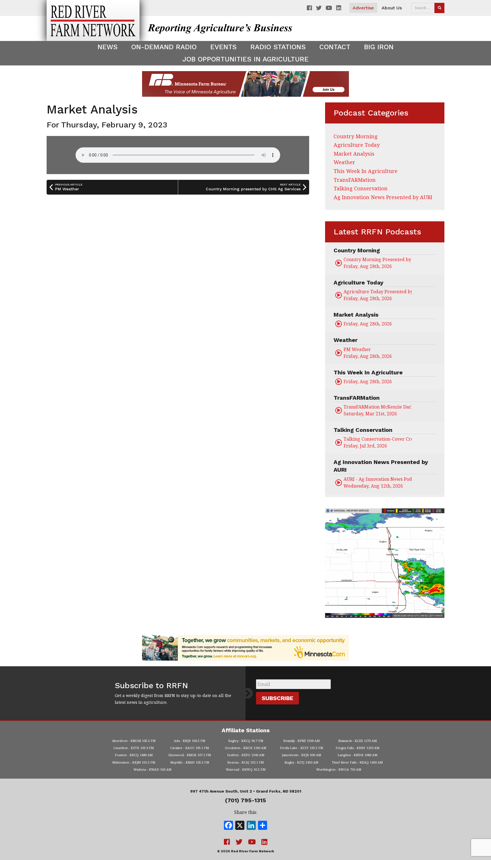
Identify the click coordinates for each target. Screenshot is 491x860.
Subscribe (277, 698)
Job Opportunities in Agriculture (245, 59)
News (107, 47)
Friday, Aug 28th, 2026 (378, 262)
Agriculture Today (357, 144)
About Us (392, 8)
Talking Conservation (361, 188)
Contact (334, 47)
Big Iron (379, 47)
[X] (240, 826)
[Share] (262, 826)
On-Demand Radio (164, 47)
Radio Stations (278, 47)
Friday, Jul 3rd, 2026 (378, 442)
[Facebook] (228, 826)
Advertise (363, 8)
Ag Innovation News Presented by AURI (383, 197)
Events (223, 47)
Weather (344, 162)
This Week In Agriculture (366, 171)
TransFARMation (355, 179)
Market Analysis (354, 153)
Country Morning (356, 136)
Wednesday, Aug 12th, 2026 (378, 482)
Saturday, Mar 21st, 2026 (378, 410)
